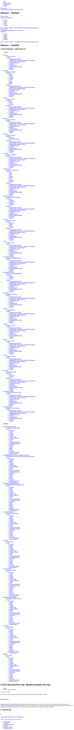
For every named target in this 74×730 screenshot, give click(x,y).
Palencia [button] (11, 176)
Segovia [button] (11, 177)
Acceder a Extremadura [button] (11, 294)
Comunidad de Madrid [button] (8, 256)
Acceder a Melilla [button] (10, 340)
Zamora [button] (11, 181)
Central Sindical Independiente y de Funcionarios (12, 9)
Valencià (5, 25)
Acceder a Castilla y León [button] (12, 170)
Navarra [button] (5, 355)
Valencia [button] (11, 278)
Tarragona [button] (11, 227)
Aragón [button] (5, 97)
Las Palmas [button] (11, 137)
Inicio (4, 1)
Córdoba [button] (11, 77)
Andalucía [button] (5, 70)
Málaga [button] (11, 82)
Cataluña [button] (5, 219)
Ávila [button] (10, 172)
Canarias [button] (5, 133)
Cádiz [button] (10, 75)
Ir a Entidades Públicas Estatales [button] (13, 598)
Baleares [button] (5, 118)
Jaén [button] (10, 80)
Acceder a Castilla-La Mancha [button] (13, 197)
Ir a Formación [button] (9, 627)
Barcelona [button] (11, 223)
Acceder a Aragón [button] (10, 99)
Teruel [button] (10, 102)
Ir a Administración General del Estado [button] (15, 484)
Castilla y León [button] (6, 168)
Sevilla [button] (10, 83)
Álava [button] (10, 374)
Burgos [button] (11, 174)
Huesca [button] (11, 101)
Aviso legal (6, 723)
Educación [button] (11, 64)
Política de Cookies (7, 726)
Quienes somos (6, 721)
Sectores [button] (8, 57)
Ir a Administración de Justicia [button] (13, 427)
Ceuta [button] (4, 241)
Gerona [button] (11, 224)
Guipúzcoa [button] (11, 375)
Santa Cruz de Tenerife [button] (14, 139)
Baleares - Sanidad (8, 27)
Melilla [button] (5, 339)
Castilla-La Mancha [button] (7, 196)
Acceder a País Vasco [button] (11, 371)
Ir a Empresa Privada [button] (11, 570)
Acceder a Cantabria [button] (11, 154)
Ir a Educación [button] (9, 541)
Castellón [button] (11, 277)
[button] (7, 17)
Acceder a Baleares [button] (10, 119)
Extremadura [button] (6, 293)
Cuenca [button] (11, 202)
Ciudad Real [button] (12, 201)
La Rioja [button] (5, 324)
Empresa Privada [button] (13, 65)
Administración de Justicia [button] (15, 58)
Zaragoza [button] (11, 104)
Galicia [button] (5, 308)
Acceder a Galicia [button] (10, 309)
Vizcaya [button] (11, 377)
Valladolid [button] (11, 180)
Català (5, 21)
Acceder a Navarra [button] (10, 356)
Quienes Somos (7, 3)
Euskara (5, 22)
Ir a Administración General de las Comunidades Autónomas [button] (20, 456)
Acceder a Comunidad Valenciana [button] (14, 273)
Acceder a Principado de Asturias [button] (14, 392)
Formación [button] (11, 68)
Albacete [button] (11, 199)
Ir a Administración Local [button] (12, 513)
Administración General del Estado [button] (17, 61)
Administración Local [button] (14, 62)
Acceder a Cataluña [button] (10, 220)
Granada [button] (11, 78)
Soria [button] (10, 179)
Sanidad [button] (11, 69)
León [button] (10, 175)
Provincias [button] (8, 73)
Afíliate (5, 5)
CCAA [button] (8, 429)
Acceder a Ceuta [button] (10, 242)
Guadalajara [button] (12, 203)
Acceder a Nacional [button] (10, 56)
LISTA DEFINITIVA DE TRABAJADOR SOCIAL (26, 27)
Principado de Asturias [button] (8, 391)
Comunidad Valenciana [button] (8, 272)
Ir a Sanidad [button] (9, 655)
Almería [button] (11, 74)
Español (5, 20)
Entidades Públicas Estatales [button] (15, 66)
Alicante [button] (11, 276)
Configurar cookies (7, 728)
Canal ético (6, 725)
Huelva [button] (11, 79)
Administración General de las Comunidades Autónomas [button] (22, 60)
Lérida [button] (10, 225)
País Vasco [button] (5, 370)
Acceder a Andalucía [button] (11, 71)
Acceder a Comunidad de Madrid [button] (14, 258)
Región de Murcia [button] (7, 406)
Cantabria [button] (5, 153)
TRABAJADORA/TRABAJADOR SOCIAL (11, 704)
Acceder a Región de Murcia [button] (13, 408)
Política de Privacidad (8, 724)
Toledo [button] (10, 205)
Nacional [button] (5, 55)
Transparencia (6, 4)
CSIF (2, 719)
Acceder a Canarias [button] (10, 135)
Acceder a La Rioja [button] (10, 325)
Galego (5, 24)
